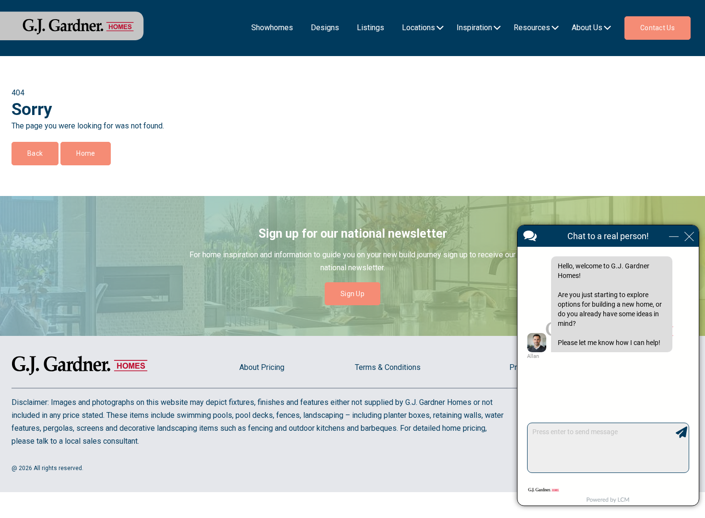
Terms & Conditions (388, 367)
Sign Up (352, 294)
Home (85, 153)
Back (35, 153)
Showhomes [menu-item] (272, 27)
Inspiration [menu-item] (474, 27)
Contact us (657, 28)
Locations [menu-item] (418, 27)
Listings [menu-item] (370, 27)
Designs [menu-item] (325, 27)
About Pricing (261, 367)
